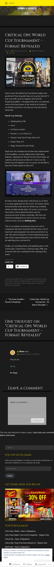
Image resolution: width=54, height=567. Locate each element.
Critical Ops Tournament (38, 281)
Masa (21, 351)
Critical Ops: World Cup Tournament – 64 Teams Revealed (39, 302)
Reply (15, 373)
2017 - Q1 (23, 279)
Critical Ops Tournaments (13, 283)
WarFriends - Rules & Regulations (17, 547)
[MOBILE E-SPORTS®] (27, 15)
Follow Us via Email (18, 455)
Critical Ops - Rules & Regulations (17, 539)
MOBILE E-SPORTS (38, 51)
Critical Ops (37, 279)
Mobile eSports (31, 283)
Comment (37, 420)
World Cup (40, 283)
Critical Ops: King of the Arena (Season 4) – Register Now (26, 543)
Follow (9, 476)
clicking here (30, 221)
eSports (23, 283)
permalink (17, 285)
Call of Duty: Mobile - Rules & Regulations (20, 531)
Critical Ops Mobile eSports (22, 281)
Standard (12, 53)
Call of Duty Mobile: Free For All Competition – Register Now (27, 535)
